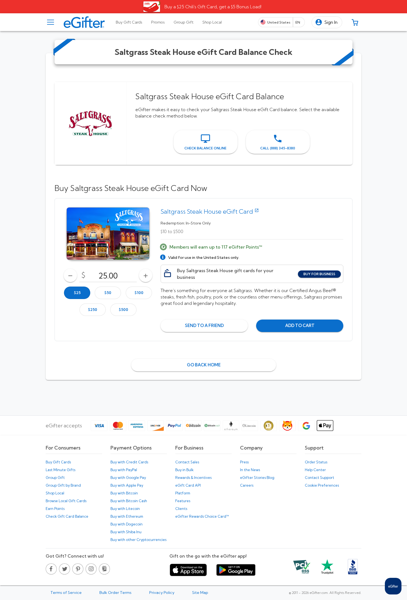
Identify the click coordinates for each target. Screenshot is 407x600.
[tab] (129, 22)
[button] (326, 22)
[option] (77, 293)
